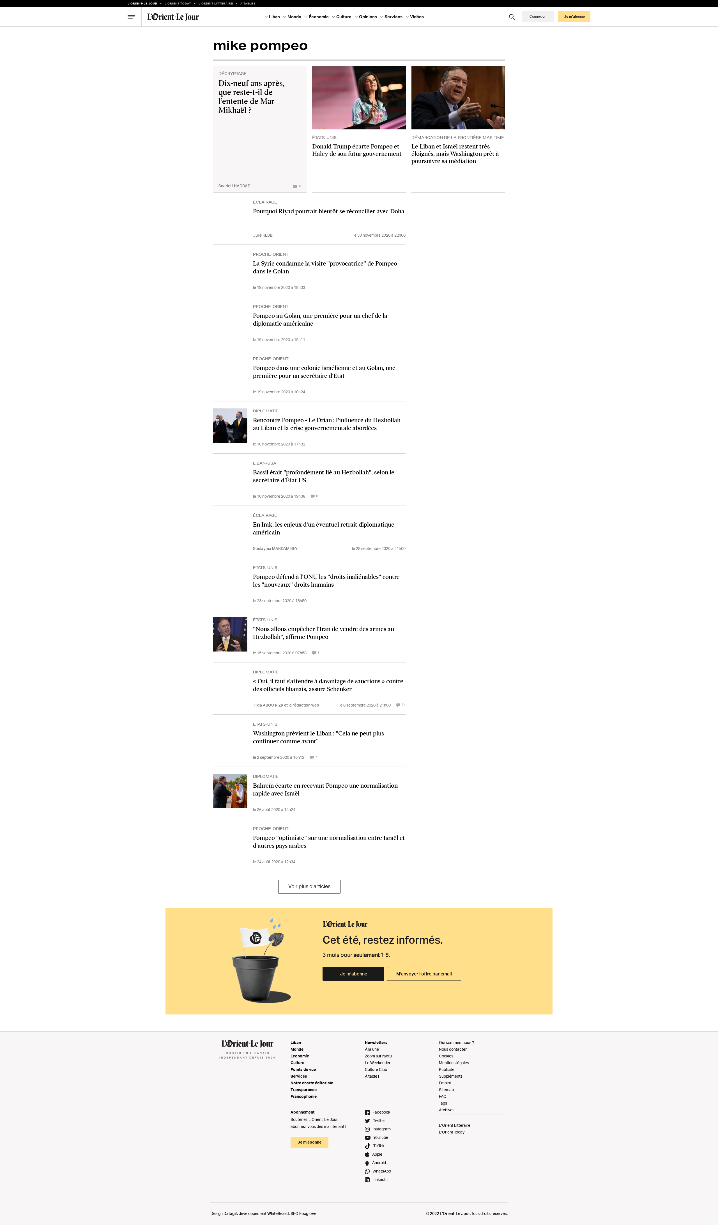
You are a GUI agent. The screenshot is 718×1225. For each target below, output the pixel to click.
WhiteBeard (278, 1213)
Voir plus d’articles (309, 886)
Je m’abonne (353, 974)
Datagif (230, 1213)
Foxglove (307, 1213)
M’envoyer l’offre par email (424, 974)
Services (299, 1076)
